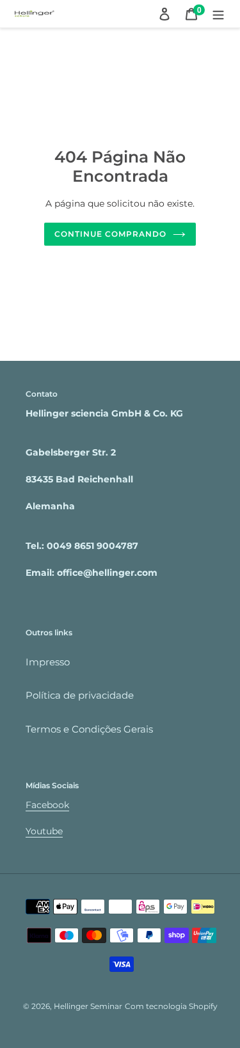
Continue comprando (110, 234)
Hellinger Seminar (88, 1006)
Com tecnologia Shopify (171, 1006)
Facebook (47, 805)
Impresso (48, 662)
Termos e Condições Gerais (89, 729)
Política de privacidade (80, 695)
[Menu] (218, 14)
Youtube (44, 831)
